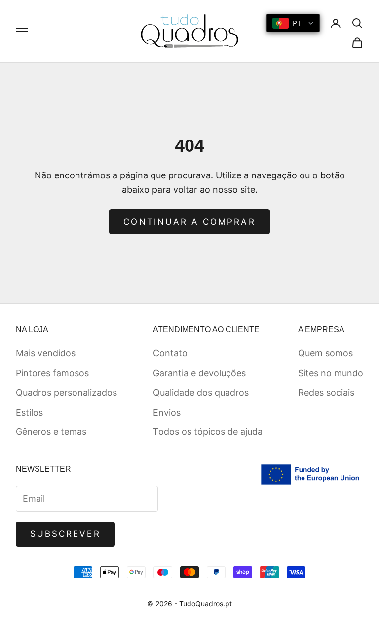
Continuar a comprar (189, 222)
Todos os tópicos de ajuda (208, 431)
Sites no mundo (330, 373)
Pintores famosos (52, 373)
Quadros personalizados (66, 392)
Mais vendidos (46, 353)
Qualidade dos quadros (201, 392)
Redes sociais (326, 392)
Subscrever (65, 534)
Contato (170, 353)
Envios (167, 412)
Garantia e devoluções (199, 373)
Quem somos (325, 353)
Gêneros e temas (51, 431)
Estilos (29, 412)
